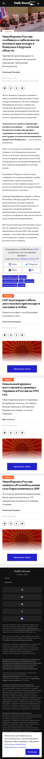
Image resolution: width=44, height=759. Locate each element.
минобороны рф (10, 277)
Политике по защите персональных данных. (18, 640)
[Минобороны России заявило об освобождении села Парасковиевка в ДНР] (4, 523)
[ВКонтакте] (22, 604)
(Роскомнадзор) (33, 628)
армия (23, 277)
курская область (10, 281)
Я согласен (32, 752)
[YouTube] (22, 597)
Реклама (8, 582)
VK (37, 259)
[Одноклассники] (22, 611)
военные (29, 281)
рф (21, 281)
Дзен (31, 259)
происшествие (10, 285)
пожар (21, 285)
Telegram (24, 259)
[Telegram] (22, 590)
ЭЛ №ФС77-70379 (23, 630)
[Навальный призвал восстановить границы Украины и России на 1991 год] (4, 432)
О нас (7, 578)
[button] (4, 4)
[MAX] (22, 618)
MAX (36, 249)
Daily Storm (22, 3)
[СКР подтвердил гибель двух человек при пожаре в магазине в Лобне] (4, 335)
